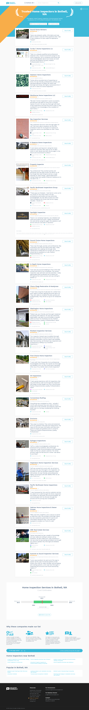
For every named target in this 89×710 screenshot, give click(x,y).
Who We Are (33, 699)
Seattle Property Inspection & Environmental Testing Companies (64, 660)
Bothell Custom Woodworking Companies (64, 671)
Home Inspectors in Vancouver (14, 662)
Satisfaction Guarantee (35, 690)
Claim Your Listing (34, 696)
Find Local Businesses (35, 691)
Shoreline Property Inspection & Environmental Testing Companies (38, 663)
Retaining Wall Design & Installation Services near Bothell (64, 674)
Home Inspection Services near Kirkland (40, 659)
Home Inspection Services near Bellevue (63, 662)
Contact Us (32, 701)
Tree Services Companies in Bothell (39, 674)
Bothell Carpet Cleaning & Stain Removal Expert (17, 671)
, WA (25, 667)
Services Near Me (34, 693)
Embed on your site (45, 614)
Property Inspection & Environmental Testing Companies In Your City (18, 660)
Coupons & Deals (54, 24)
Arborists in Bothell (12, 674)
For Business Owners (35, 695)
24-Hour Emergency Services (39, 24)
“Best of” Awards (34, 698)
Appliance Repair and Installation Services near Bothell (40, 671)
